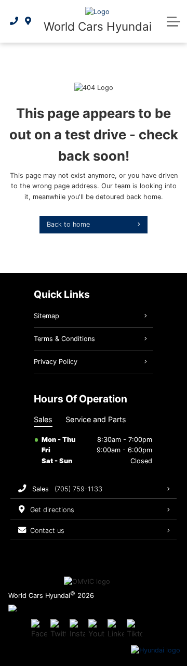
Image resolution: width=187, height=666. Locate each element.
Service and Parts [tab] (95, 419)
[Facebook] (39, 629)
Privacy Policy (55, 361)
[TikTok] (134, 629)
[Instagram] (77, 629)
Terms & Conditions (64, 339)
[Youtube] (96, 629)
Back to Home (68, 224)
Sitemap (46, 316)
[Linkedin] (115, 629)
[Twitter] (58, 629)
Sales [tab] (43, 419)
